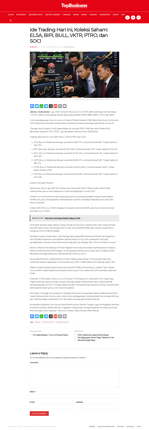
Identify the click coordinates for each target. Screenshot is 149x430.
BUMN (76, 15)
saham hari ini (48, 322)
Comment (34, 363)
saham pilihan (62, 322)
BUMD (84, 15)
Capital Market (52, 15)
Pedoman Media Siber (106, 426)
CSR (123, 15)
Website (79, 402)
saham (37, 322)
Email (33, 402)
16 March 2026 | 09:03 (49, 47)
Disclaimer (130, 426)
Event (116, 15)
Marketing (105, 15)
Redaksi (92, 426)
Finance (67, 15)
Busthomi (33, 47)
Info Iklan (120, 426)
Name (33, 392)
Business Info (35, 15)
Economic (21, 15)
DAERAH (93, 15)
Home (11, 15)
